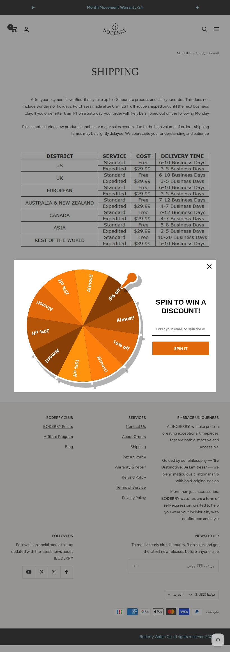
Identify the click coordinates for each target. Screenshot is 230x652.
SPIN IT (181, 348)
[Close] (209, 266)
